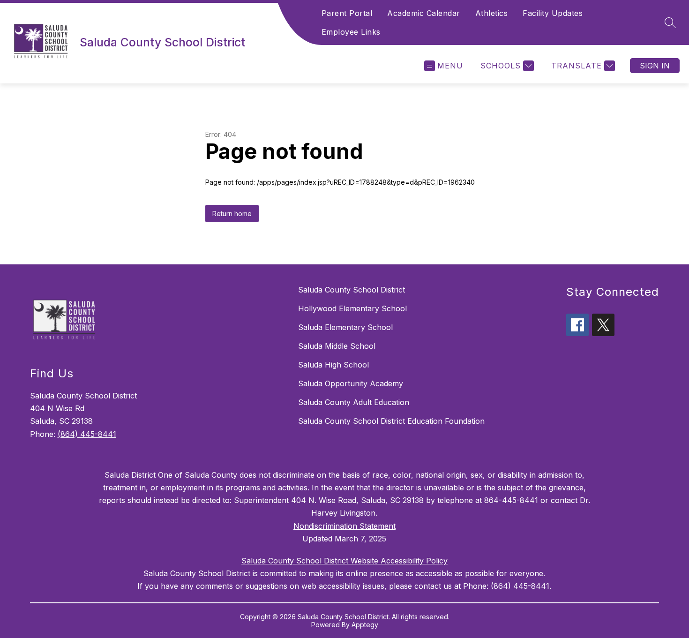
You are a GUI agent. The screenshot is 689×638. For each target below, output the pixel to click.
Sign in (655, 65)
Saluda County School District (351, 289)
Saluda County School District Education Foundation (391, 421)
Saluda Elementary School (345, 327)
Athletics (491, 13)
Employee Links (351, 32)
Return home (232, 214)
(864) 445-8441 (87, 434)
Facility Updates (553, 13)
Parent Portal (347, 13)
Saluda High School (333, 364)
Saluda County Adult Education (353, 402)
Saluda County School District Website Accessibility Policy (344, 560)
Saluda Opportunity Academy (350, 383)
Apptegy (365, 625)
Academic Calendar (423, 13)
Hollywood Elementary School (352, 308)
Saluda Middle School (336, 346)
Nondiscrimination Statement (344, 526)
